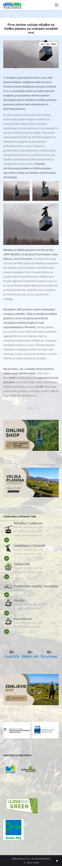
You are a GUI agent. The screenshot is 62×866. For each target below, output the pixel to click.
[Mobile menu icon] (56, 5)
